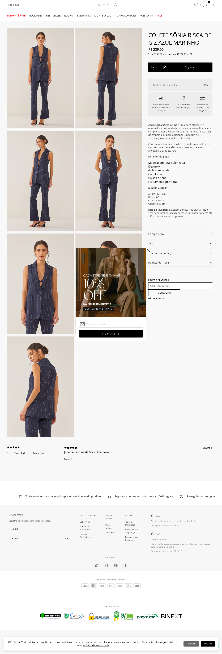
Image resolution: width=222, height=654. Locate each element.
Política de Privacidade (96, 645)
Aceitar (208, 644)
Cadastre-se (111, 334)
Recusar (191, 644)
